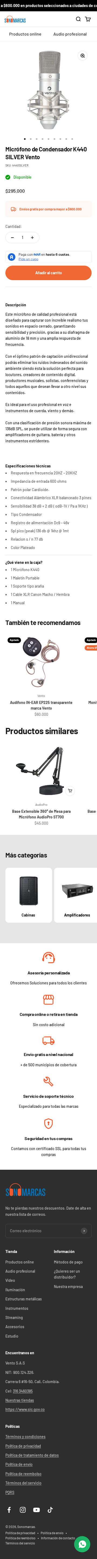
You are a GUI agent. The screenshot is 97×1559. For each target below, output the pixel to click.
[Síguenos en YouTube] (36, 1509)
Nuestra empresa (68, 1286)
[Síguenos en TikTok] (50, 1509)
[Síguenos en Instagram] (22, 1509)
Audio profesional (70, 34)
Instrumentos (16, 1308)
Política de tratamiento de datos (32, 1455)
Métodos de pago (68, 1262)
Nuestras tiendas (19, 1400)
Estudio (11, 1336)
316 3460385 (23, 1391)
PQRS (9, 1492)
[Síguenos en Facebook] (9, 1509)
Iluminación (15, 1289)
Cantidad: (13, 226)
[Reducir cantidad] (12, 237)
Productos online (25, 34)
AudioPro (41, 804)
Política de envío (19, 1464)
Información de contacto (58, 1538)
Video (10, 1280)
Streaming (14, 1317)
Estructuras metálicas (23, 1299)
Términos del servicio (23, 1483)
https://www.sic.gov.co (25, 1409)
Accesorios (14, 1326)
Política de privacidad (23, 1446)
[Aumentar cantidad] (32, 237)
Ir (48, 958)
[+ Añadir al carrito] (70, 791)
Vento (41, 695)
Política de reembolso (23, 1473)
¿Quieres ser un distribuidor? (67, 1274)
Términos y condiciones (25, 1436)
